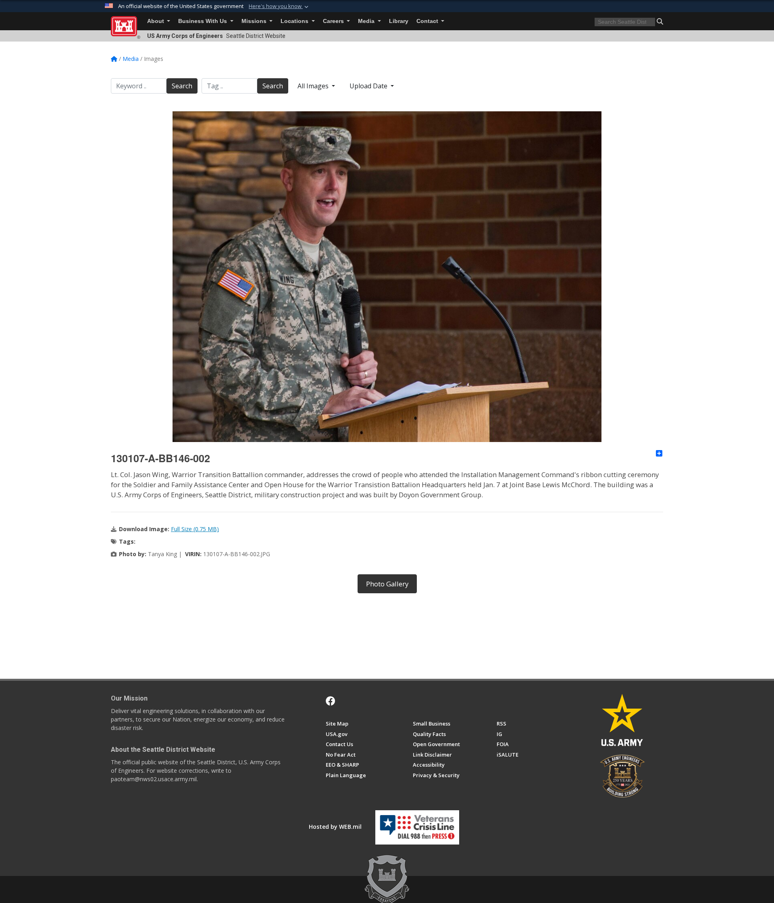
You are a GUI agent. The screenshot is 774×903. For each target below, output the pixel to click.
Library (398, 21)
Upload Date (369, 85)
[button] (279, 6)
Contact (428, 21)
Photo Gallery (387, 583)
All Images (314, 85)
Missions (254, 21)
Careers (334, 21)
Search (182, 85)
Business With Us (203, 21)
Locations (295, 21)
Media (367, 21)
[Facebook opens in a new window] (330, 701)
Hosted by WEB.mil (335, 826)
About (156, 21)
